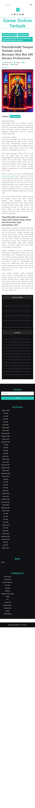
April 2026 (5, 422)
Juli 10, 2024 (7, 62)
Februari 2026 (5, 427)
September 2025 (5, 442)
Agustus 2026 (5, 410)
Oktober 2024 (5, 470)
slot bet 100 (17, 364)
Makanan (17, 352)
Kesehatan (17, 349)
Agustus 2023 (5, 510)
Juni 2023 (5, 516)
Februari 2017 (5, 548)
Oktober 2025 (5, 439)
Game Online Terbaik (9, 34)
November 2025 (5, 436)
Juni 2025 (5, 447)
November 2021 (5, 539)
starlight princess (17, 367)
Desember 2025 (5, 433)
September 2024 (5, 473)
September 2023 (5, 508)
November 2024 (5, 467)
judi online (17, 346)
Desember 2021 (5, 536)
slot (17, 361)
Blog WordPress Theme (17, 625)
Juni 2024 (5, 482)
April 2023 (5, 522)
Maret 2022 (5, 530)
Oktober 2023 (5, 505)
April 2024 (5, 487)
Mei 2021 (5, 542)
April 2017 (5, 545)
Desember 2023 (5, 499)
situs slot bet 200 (8, 176)
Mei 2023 (5, 519)
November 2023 (5, 502)
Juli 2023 (5, 513)
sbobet (17, 358)
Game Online (17, 340)
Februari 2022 (5, 533)
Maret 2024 (5, 490)
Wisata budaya (17, 376)
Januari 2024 (5, 496)
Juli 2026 (5, 413)
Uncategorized (23, 34)
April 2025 (5, 453)
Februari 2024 (5, 493)
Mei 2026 (5, 419)
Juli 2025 (5, 445)
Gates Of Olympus (17, 343)
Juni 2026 (5, 416)
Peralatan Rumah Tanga (17, 355)
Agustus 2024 (5, 476)
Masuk (3, 562)
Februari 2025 (5, 459)
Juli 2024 (5, 479)
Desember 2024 (5, 465)
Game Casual (17, 337)
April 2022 (5, 528)
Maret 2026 (5, 424)
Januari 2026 (5, 430)
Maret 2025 (5, 456)
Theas (18, 62)
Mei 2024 (5, 485)
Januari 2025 (5, 462)
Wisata (17, 373)
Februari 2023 (5, 525)
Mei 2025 (5, 450)
